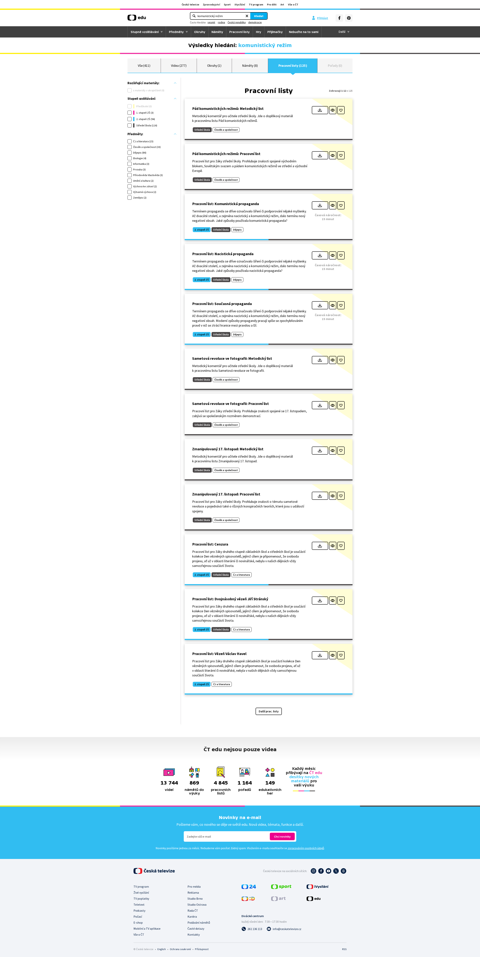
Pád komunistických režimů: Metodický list (228, 108)
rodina (221, 22)
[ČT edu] (137, 19)
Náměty (217, 32)
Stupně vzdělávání (145, 32)
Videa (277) (178, 65)
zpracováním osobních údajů (306, 848)
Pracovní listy (239, 32)
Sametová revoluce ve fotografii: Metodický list (232, 358)
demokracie (255, 22)
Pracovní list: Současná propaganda (222, 303)
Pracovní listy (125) (292, 65)
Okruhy (199, 32)
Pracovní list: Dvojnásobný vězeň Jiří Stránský (230, 599)
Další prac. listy (269, 711)
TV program (256, 4)
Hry (258, 32)
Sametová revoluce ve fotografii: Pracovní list (230, 403)
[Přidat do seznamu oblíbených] (341, 110)
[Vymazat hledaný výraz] (247, 16)
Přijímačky (275, 32)
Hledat (258, 16)
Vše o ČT (293, 4)
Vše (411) (144, 65)
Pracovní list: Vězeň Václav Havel (219, 653)
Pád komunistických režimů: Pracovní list (226, 153)
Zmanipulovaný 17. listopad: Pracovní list (226, 494)
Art (282, 4)
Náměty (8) (250, 65)
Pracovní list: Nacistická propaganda (223, 253)
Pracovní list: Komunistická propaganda (225, 203)
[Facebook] (339, 18)
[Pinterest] (348, 18)
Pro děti (272, 4)
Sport (227, 4)
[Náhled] (332, 110)
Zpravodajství (211, 4)
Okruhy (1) (214, 65)
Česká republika (237, 22)
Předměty (176, 32)
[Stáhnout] (320, 110)
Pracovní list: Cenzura (210, 544)
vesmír (211, 22)
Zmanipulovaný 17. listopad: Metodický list (227, 449)
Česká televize (190, 4)
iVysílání (240, 4)
